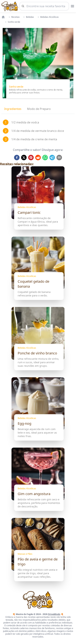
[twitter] (24, 157)
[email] (59, 157)
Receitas (15, 17)
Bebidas (30, 17)
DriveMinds (54, 614)
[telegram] (52, 157)
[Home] (3, 17)
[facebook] (17, 157)
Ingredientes (12, 109)
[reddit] (38, 157)
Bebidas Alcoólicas (49, 17)
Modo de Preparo (39, 109)
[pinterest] (31, 157)
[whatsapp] (45, 157)
